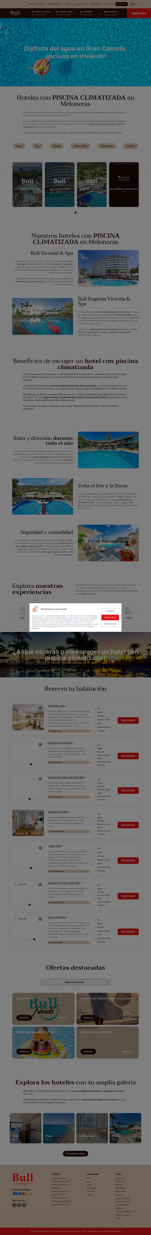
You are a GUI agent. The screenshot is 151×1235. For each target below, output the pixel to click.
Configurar (110, 611)
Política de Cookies (50, 626)
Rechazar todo (110, 624)
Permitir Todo (110, 617)
